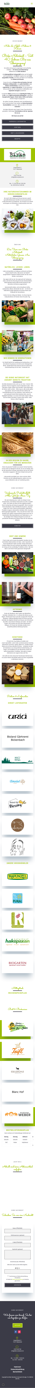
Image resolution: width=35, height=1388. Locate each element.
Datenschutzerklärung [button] (17, 1279)
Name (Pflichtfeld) (17, 1228)
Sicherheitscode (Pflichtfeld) (17, 1261)
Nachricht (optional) (17, 1249)
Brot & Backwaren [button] (17, 133)
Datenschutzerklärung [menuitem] (17, 1369)
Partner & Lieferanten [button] (17, 121)
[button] (6, 3)
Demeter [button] (17, 526)
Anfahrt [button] (18, 1325)
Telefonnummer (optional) (17, 1235)
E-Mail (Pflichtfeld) (17, 1242)
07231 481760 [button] (17, 175)
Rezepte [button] (17, 139)
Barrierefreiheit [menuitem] (17, 1372)
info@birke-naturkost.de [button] (17, 177)
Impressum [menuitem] (17, 1367)
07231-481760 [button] (17, 1349)
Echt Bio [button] (17, 127)
